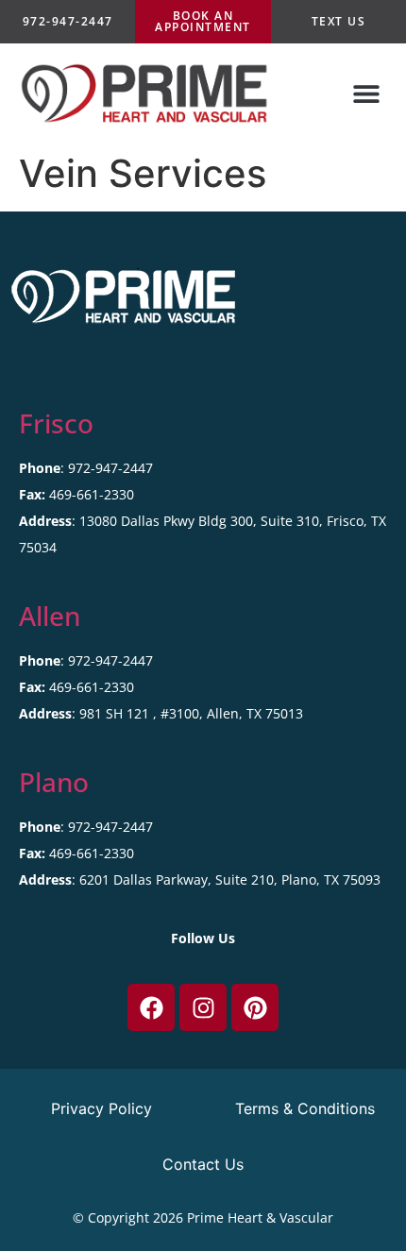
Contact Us (203, 1164)
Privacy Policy (101, 1108)
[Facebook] (151, 1007)
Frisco (56, 423)
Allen (49, 616)
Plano (54, 782)
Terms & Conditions (305, 1108)
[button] (366, 94)
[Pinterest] (255, 1007)
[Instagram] (203, 1007)
